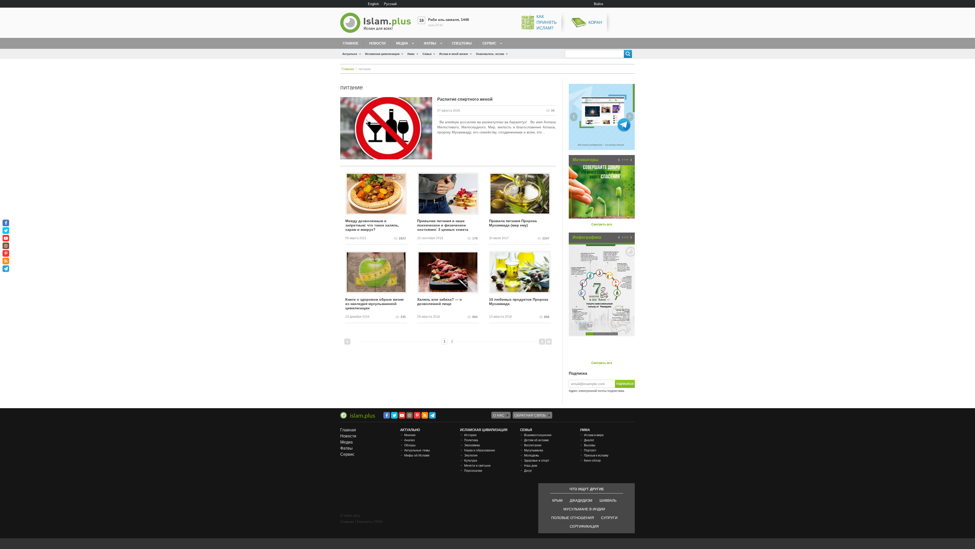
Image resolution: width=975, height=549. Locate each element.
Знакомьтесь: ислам (490, 54)
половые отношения (572, 518)
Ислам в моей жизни (453, 54)
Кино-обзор (592, 460)
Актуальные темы (417, 450)
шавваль (607, 500)
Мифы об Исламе (417, 455)
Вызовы (589, 445)
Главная (348, 69)
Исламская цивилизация (382, 54)
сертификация (584, 526)
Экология (471, 455)
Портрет (590, 450)
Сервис (489, 43)
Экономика (472, 445)
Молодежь (531, 455)
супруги (609, 518)
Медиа (402, 43)
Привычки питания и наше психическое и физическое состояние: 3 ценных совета (442, 225)
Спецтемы (462, 43)
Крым (557, 500)
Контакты (364, 522)
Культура (470, 460)
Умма (410, 54)
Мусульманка (533, 450)
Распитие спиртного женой (465, 99)
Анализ (409, 440)
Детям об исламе (536, 440)
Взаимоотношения (537, 435)
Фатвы (430, 43)
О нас (498, 415)
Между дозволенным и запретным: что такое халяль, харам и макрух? (372, 225)
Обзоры (410, 445)
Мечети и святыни (477, 465)
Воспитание (533, 445)
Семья (426, 54)
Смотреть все (601, 224)
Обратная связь (530, 415)
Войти (598, 4)
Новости (377, 43)
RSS (378, 522)
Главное (351, 43)
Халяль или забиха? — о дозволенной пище (439, 301)
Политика (471, 440)
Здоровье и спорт (536, 460)
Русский (390, 4)
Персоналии (473, 470)
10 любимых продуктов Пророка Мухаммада (518, 301)
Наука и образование (479, 450)
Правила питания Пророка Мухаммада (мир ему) (513, 223)
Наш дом (530, 465)
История (470, 435)
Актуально (349, 54)
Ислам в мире (594, 435)
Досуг (528, 470)
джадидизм (581, 500)
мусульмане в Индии (584, 509)
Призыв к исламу (596, 455)
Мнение (410, 435)
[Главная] (377, 23)
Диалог (589, 440)
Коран (595, 22)
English (373, 4)
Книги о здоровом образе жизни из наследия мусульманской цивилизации (374, 303)
